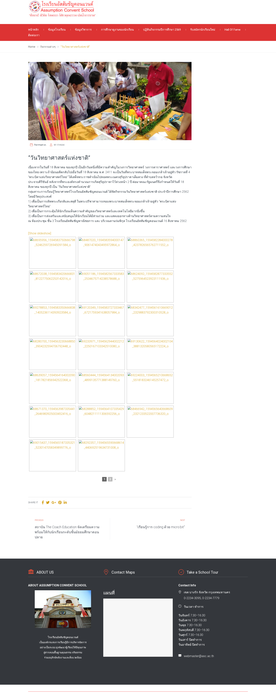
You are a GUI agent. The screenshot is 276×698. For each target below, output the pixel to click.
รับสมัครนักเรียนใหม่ (202, 29)
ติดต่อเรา (33, 35)
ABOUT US (45, 572)
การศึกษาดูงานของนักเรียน (117, 29)
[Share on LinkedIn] (65, 502)
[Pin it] (60, 502)
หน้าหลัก (33, 29)
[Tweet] (48, 502)
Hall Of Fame (233, 29)
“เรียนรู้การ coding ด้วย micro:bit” (161, 527)
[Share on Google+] (54, 502)
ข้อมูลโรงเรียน (57, 29)
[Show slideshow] (39, 233)
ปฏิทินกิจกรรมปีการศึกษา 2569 (162, 29)
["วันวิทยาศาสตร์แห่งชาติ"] (110, 101)
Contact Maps (123, 572)
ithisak (61, 145)
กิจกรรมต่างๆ (40, 145)
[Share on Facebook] (43, 502)
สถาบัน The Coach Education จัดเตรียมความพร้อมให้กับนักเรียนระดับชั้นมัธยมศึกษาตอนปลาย (67, 532)
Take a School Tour (202, 572)
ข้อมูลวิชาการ (83, 29)
